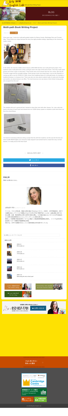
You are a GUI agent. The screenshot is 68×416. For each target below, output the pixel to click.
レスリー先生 (13, 33)
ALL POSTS (34, 153)
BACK (28, 153)
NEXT (39, 153)
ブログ (34, 23)
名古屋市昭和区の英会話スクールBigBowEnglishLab (16, 23)
